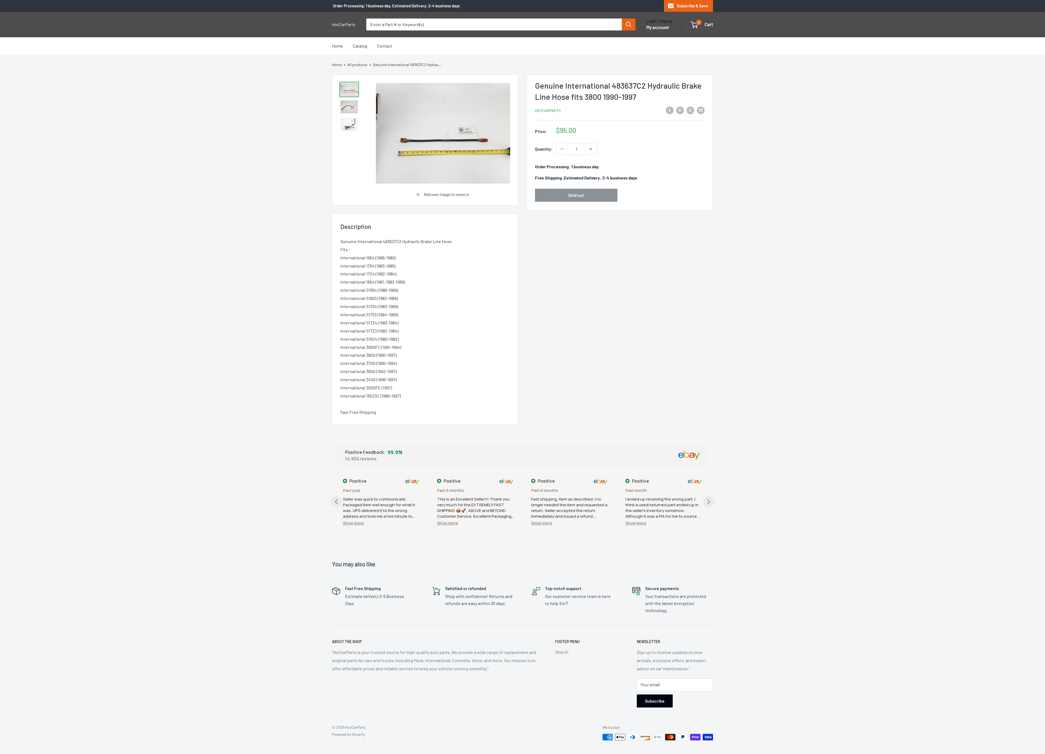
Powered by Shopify (348, 734)
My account (657, 27)
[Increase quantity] (591, 149)
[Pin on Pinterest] (680, 110)
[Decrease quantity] (562, 149)
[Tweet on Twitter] (690, 110)
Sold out (576, 195)
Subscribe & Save (692, 5)
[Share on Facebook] (670, 110)
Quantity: (544, 148)
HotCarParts (548, 110)
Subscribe (655, 700)
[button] (353, 523)
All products (357, 64)
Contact (384, 45)
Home (337, 45)
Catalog (360, 45)
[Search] (628, 24)
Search (561, 651)
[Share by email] (701, 110)
